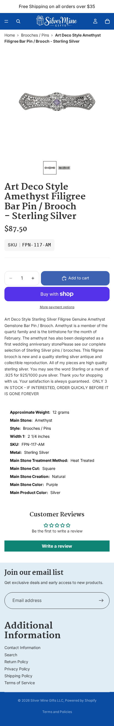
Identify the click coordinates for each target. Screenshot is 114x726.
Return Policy (16, 661)
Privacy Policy (17, 668)
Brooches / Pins (35, 35)
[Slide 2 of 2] (64, 168)
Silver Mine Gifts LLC (46, 700)
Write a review (57, 546)
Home (9, 35)
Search (10, 654)
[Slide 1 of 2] (50, 168)
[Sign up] (101, 600)
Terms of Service (19, 682)
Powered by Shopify (81, 700)
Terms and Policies (57, 712)
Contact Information (22, 647)
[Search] (18, 21)
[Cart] (107, 21)
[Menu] (6, 21)
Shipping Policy (18, 675)
